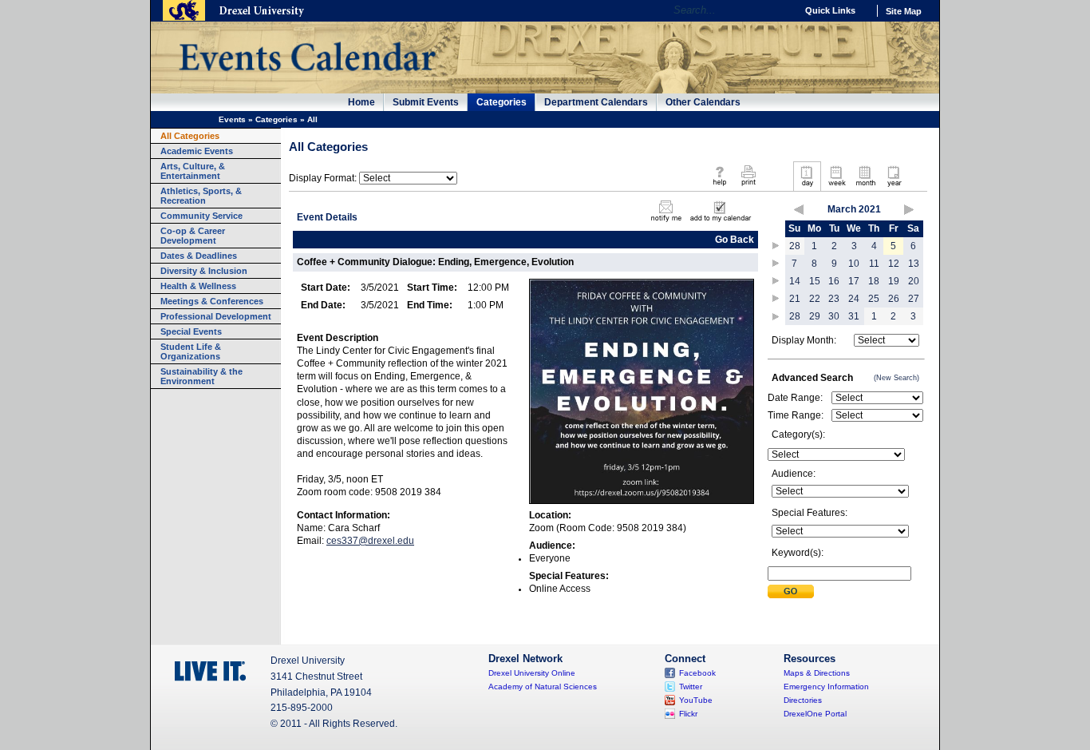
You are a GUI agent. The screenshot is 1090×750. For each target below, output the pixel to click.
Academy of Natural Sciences (542, 686)
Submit (791, 591)
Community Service (201, 215)
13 (913, 263)
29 (814, 316)
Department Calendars (596, 102)
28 (794, 246)
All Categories (189, 136)
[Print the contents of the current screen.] (748, 187)
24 (853, 299)
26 (893, 299)
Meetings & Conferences (211, 301)
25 (873, 299)
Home (361, 102)
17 (853, 281)
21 (794, 299)
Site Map (904, 11)
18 (873, 281)
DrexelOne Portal (815, 713)
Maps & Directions (817, 673)
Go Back (734, 239)
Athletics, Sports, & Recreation (201, 195)
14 (794, 281)
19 (893, 281)
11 (874, 263)
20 (913, 281)
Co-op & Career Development (192, 235)
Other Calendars (702, 102)
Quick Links (830, 10)
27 (913, 299)
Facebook (697, 673)
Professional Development (215, 316)
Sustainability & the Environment (201, 376)
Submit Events (426, 102)
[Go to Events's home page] (307, 79)
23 (833, 299)
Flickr (688, 713)
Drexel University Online (531, 673)
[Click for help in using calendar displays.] (719, 187)
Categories (501, 102)
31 (853, 316)
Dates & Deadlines (198, 255)
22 (814, 299)
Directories (803, 700)
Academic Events (196, 151)
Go (780, 10)
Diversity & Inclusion (203, 271)
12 (893, 263)
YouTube (696, 700)
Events (232, 119)
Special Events (191, 331)
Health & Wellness (198, 286)
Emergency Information (826, 686)
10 (853, 263)
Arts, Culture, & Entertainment (192, 171)
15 (814, 281)
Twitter (690, 686)
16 (833, 281)
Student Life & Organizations (190, 351)
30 (833, 316)
